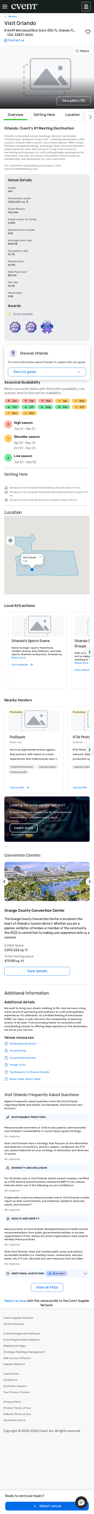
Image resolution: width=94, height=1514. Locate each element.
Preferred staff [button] (18, 772)
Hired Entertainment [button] (22, 767)
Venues (12, 16)
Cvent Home (11, 1373)
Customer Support (15, 1386)
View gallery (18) (73, 101)
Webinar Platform (14, 1364)
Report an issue (15, 1301)
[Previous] (4, 881)
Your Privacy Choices (16, 1392)
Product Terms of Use (17, 1407)
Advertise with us (14, 1420)
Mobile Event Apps (14, 1345)
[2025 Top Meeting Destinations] (31, 327)
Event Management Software (21, 1333)
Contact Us (10, 1379)
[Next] (89, 116)
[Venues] (86, 6)
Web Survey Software (17, 1358)
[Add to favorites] (88, 32)
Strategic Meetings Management (24, 1351)
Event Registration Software (21, 1339)
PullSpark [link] (17, 737)
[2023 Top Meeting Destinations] (47, 327)
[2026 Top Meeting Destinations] (15, 327)
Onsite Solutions (13, 1323)
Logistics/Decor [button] (47, 767)
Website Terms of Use (17, 1414)
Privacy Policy (12, 1401)
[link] (34, 720)
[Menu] (5, 6)
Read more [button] (18, 657)
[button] (47, 555)
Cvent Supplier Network (18, 1317)
